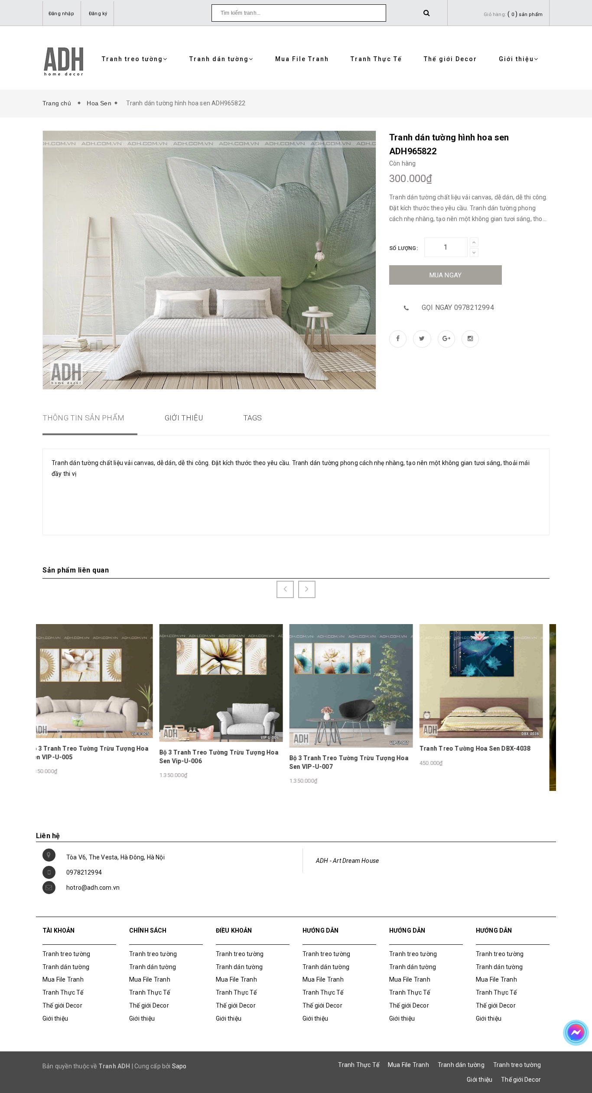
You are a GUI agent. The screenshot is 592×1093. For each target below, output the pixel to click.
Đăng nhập (61, 13)
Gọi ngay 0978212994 (458, 307)
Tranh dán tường (219, 58)
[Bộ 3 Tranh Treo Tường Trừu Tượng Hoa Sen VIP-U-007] (234, 685)
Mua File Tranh (302, 58)
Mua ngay (445, 275)
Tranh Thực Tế (376, 58)
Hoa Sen (99, 103)
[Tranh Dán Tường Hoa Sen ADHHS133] (494, 721)
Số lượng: (403, 248)
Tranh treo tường (132, 58)
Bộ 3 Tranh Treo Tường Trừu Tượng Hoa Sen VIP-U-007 (232, 762)
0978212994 (84, 872)
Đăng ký (98, 13)
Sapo (179, 1066)
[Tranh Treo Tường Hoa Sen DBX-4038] (364, 680)
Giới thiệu (516, 58)
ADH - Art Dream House (347, 860)
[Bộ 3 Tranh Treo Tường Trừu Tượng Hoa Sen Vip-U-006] (104, 682)
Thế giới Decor (450, 58)
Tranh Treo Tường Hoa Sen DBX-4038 (358, 748)
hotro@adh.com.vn (93, 887)
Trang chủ (58, 103)
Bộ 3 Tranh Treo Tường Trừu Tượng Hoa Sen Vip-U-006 (102, 756)
